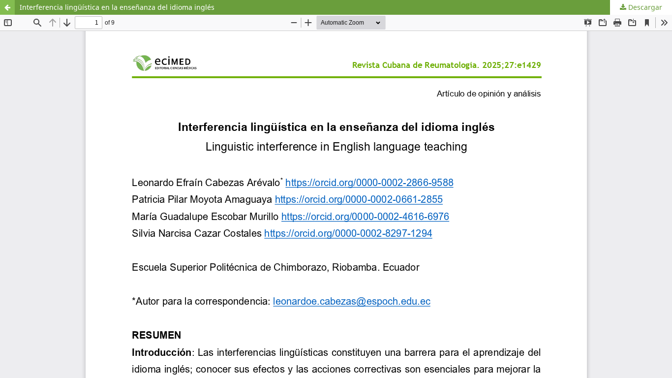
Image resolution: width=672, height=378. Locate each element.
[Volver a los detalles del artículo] (7, 7)
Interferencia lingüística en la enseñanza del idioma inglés (117, 7)
